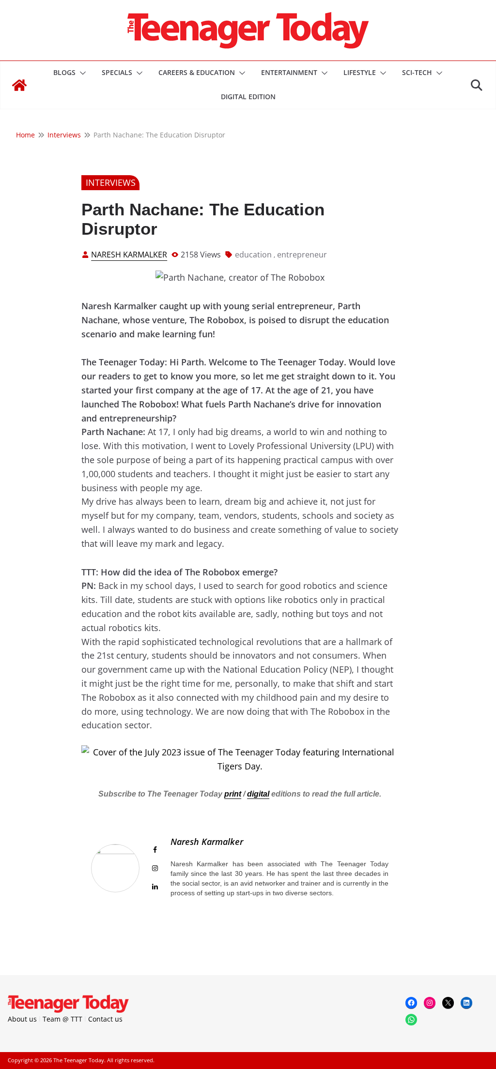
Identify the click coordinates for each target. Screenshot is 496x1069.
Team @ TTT (62, 1019)
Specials (117, 72)
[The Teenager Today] (19, 85)
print (232, 794)
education (253, 254)
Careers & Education (196, 72)
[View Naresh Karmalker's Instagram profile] (155, 868)
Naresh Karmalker (129, 254)
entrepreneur (302, 254)
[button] (81, 73)
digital (258, 794)
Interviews (111, 182)
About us (22, 1019)
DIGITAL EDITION (248, 96)
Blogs (64, 72)
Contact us (105, 1019)
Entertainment (289, 72)
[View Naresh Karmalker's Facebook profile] (155, 850)
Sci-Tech (417, 72)
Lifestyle (359, 72)
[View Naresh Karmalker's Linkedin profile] (155, 886)
